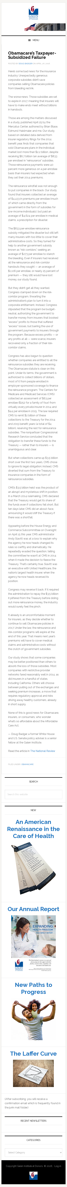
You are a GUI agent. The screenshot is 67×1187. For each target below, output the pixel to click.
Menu (36, 40)
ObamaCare (27, 764)
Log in (57, 1166)
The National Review (42, 751)
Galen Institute (33, 13)
